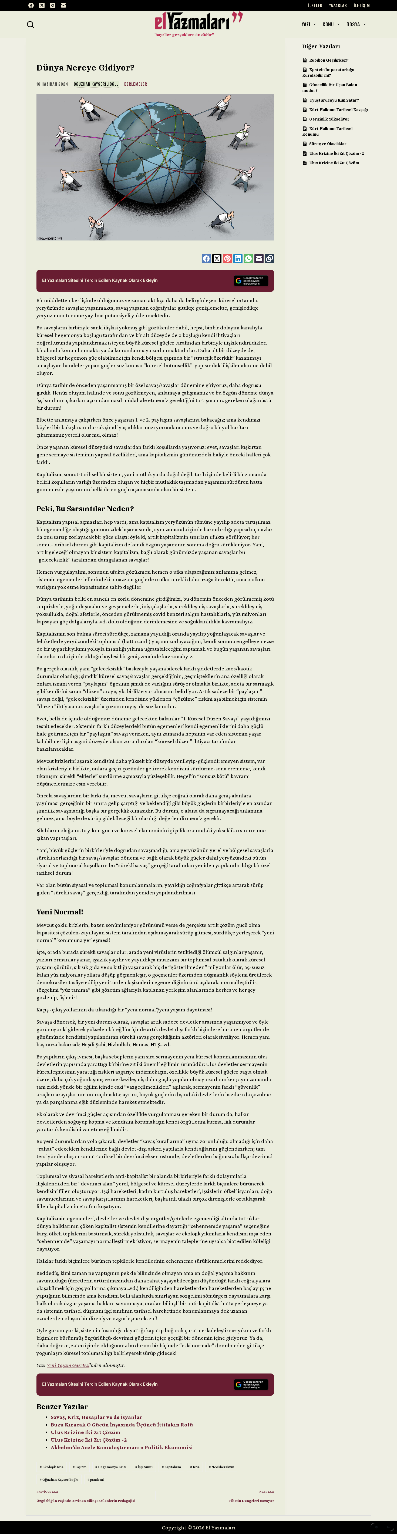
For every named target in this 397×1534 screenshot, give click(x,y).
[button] (382, 1527)
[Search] (30, 24)
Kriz (195, 1467)
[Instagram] (53, 5)
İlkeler (315, 5)
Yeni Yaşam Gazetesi (68, 1365)
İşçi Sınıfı (144, 1467)
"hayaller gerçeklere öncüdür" (183, 34)
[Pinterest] (227, 258)
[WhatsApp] (248, 258)
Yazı (306, 24)
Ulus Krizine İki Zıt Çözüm (85, 1432)
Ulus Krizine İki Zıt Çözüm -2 (89, 1439)
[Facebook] (31, 5)
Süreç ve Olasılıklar (327, 143)
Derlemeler (135, 84)
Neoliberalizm (221, 1467)
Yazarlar (338, 5)
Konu (328, 24)
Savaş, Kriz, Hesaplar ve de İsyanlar (96, 1417)
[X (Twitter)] (42, 5)
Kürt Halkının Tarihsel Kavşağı (338, 109)
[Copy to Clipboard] (269, 258)
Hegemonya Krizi (110, 1467)
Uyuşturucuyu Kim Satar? (334, 100)
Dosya (353, 24)
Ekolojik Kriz (51, 1467)
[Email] (63, 5)
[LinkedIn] (238, 258)
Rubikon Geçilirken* (329, 60)
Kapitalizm (171, 1467)
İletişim (362, 5)
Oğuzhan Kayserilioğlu (96, 84)
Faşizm (79, 1467)
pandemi (96, 1479)
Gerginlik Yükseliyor (329, 119)
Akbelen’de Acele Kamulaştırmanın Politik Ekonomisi (122, 1447)
